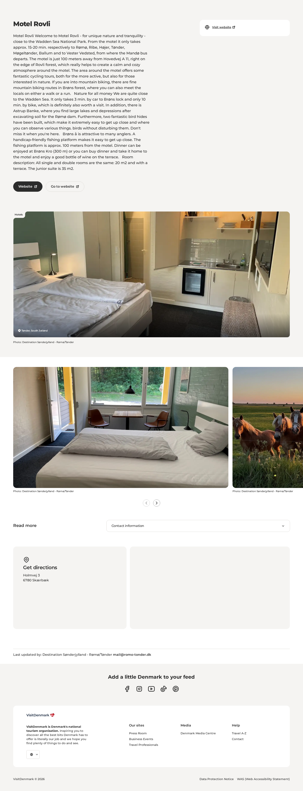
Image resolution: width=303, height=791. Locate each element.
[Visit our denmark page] (127, 688)
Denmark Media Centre (198, 733)
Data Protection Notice (217, 779)
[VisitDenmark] (40, 715)
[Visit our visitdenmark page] (151, 688)
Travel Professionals (143, 745)
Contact (238, 739)
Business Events (141, 739)
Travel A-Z (239, 733)
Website (25, 186)
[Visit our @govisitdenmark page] (163, 688)
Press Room (138, 733)
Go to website (62, 186)
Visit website (221, 27)
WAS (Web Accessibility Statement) (263, 779)
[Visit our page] (139, 688)
